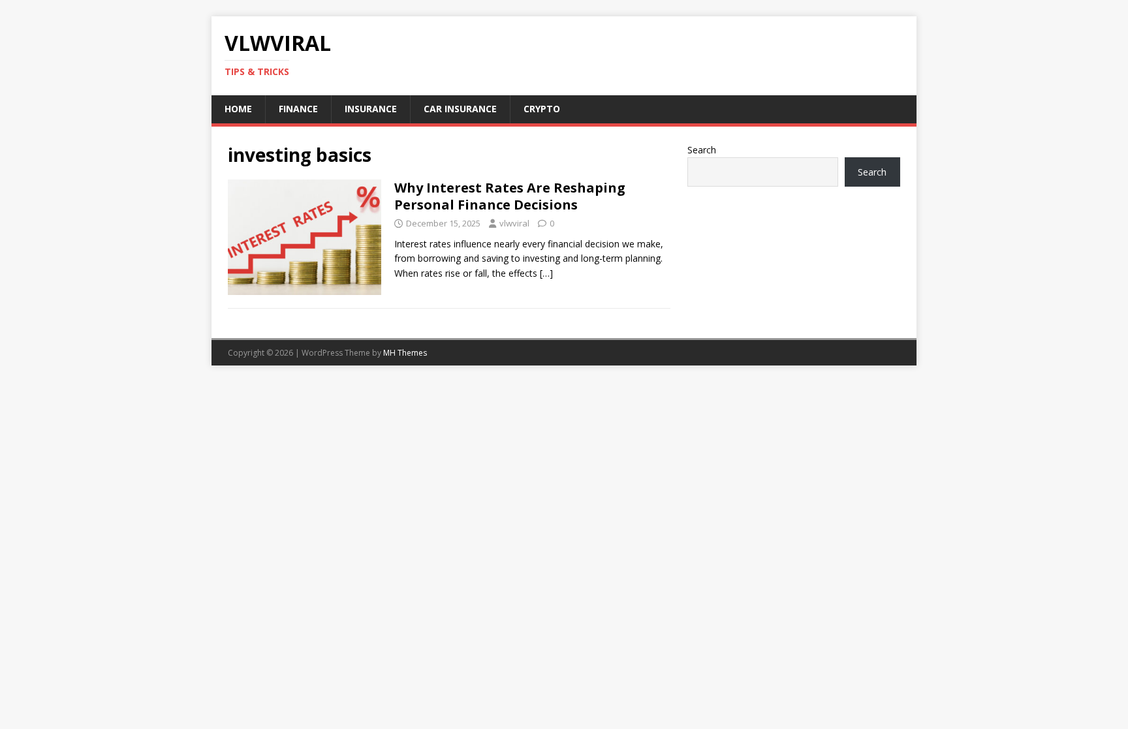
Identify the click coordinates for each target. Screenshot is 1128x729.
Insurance (371, 108)
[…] (546, 273)
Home (238, 108)
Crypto (542, 108)
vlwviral (514, 223)
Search (701, 150)
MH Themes (405, 352)
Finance (298, 108)
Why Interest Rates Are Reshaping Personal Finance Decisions (509, 196)
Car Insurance (460, 108)
